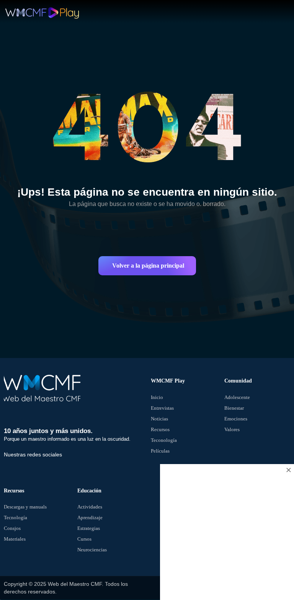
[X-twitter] (19, 464)
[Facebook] (7, 464)
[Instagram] (31, 464)
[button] (147, 265)
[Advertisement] (227, 540)
